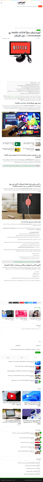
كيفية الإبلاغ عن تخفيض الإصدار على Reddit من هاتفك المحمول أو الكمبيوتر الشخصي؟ (27, 88)
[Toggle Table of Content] (38, 83)
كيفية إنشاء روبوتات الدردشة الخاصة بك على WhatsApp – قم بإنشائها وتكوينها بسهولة (20, 370)
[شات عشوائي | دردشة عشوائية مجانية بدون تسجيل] (38, 452)
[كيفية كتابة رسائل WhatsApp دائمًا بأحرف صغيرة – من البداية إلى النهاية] (38, 382)
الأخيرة (35, 357)
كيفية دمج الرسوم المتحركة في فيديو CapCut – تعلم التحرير (30, 87)
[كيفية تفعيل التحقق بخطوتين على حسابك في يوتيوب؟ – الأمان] (38, 368)
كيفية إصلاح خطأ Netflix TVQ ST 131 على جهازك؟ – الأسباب (21, 319)
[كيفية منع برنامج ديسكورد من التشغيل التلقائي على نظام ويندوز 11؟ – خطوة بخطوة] (38, 363)
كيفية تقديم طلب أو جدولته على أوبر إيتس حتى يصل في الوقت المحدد (35, 319)
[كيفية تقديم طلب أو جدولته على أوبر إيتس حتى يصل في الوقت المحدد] (35, 313)
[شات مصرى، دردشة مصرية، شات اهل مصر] (38, 444)
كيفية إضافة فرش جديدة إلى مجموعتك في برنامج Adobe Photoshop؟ (8, 149)
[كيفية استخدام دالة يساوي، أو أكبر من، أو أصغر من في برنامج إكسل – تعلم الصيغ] (17, 144)
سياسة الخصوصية (9, 480)
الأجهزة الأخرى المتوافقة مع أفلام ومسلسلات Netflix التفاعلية (29, 93)
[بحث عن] (41, 3)
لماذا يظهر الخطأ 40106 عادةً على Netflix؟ (32, 84)
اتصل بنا (13, 480)
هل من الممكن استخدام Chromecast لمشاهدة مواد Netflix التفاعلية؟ (28, 85)
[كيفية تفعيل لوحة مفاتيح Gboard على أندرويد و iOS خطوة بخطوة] (8, 313)
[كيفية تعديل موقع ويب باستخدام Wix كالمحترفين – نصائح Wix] (38, 150)
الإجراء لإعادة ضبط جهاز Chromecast (33, 92)
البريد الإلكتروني (38, 345)
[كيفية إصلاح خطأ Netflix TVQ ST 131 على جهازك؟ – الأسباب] (21, 313)
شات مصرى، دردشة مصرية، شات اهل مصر (27, 442)
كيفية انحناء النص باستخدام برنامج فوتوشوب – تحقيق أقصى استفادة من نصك (28, 143)
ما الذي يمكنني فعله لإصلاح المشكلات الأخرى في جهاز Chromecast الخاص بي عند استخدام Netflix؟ (23, 91)
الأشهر (22, 357)
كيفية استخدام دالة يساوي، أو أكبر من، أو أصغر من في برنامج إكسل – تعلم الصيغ (8, 143)
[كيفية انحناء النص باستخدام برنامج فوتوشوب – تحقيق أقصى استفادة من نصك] (38, 144)
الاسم (39, 341)
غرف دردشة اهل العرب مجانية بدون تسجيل (27, 446)
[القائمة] (1, 3)
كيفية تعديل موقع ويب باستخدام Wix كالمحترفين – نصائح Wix (28, 149)
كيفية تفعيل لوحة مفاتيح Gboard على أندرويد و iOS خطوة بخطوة (8, 319)
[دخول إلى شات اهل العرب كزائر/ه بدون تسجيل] (38, 439)
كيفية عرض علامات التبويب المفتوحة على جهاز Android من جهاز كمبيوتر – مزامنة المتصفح (24, 6)
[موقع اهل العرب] (21, 3)
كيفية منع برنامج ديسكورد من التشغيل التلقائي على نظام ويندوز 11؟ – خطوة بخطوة (21, 361)
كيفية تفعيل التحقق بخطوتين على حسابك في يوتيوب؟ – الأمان (24, 366)
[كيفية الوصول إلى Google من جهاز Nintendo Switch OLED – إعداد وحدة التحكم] (38, 377)
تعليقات (8, 357)
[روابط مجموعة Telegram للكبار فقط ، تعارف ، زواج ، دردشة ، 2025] (38, 434)
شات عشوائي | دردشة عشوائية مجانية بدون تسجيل (26, 450)
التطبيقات (38, 30)
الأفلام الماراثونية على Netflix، (14, 96)
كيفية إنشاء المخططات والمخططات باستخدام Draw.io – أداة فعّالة (29, 86)
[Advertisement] (21, 15)
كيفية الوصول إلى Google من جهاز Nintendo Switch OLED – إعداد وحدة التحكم (21, 375)
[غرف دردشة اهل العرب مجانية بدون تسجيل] (38, 448)
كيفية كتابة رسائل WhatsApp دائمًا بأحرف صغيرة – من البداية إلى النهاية (22, 380)
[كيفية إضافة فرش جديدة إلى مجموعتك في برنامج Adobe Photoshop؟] (17, 150)
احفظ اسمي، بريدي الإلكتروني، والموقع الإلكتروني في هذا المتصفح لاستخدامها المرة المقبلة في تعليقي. (25, 349)
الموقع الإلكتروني (18, 345)
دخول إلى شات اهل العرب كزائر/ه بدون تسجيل (26, 437)
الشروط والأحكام (3, 480)
